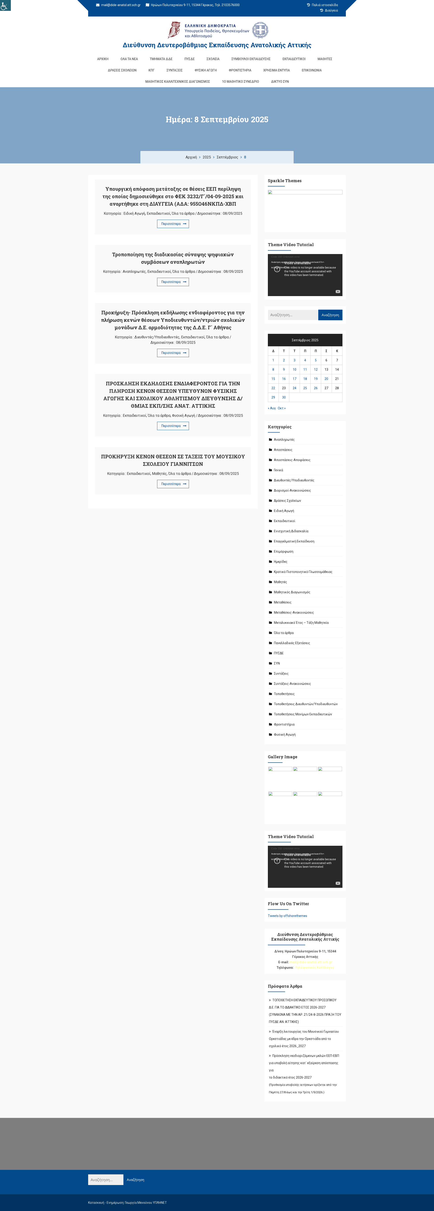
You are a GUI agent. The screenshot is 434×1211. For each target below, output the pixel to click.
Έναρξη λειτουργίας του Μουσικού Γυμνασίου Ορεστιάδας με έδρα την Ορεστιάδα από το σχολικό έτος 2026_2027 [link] (304, 1039)
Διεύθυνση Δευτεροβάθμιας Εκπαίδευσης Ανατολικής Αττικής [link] (217, 45)
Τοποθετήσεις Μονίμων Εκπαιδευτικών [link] (303, 714)
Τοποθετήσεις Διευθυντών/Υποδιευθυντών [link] (306, 704)
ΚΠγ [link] (152, 70)
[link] (5, 5)
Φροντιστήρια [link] (240, 70)
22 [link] (273, 388)
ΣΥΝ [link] (277, 663)
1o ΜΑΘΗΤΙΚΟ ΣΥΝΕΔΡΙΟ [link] (240, 81)
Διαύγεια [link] (331, 10)
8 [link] (273, 369)
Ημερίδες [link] (281, 561)
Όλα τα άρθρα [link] (183, 213)
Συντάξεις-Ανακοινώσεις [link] (292, 684)
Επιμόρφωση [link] (283, 551)
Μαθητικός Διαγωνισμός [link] (292, 592)
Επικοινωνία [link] (312, 70)
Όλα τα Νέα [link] (129, 59)
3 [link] (294, 360)
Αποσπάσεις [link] (283, 450)
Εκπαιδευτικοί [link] (294, 59)
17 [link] (294, 379)
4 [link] (305, 360)
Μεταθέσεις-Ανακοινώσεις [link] (294, 612)
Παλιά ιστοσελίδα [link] (324, 5)
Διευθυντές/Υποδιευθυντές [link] (156, 337)
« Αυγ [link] (272, 408)
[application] (305, 275)
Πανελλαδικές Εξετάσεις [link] (292, 643)
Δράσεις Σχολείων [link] (122, 70)
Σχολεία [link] (213, 59)
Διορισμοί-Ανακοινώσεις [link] (292, 490)
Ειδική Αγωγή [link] (134, 213)
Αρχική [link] (102, 59)
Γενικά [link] (278, 470)
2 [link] (284, 360)
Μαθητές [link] (325, 59)
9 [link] (284, 369)
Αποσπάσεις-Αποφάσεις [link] (292, 460)
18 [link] (305, 379)
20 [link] (326, 379)
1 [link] (273, 360)
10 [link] (294, 369)
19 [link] (316, 379)
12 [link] (316, 369)
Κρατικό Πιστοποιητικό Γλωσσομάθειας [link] (303, 572)
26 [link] (316, 388)
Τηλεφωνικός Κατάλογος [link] (314, 967)
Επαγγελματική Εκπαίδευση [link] (294, 541)
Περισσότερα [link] (171, 224)
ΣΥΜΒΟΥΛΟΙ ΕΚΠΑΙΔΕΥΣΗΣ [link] (251, 59)
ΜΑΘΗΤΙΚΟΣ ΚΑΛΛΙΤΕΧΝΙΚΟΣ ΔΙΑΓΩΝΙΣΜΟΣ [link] (177, 81)
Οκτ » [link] (282, 408)
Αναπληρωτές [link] (134, 271)
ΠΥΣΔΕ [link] (189, 59)
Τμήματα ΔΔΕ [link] (161, 59)
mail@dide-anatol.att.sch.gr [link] (121, 5)
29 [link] (273, 397)
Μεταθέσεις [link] (283, 602)
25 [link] (305, 388)
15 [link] (273, 379)
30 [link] (284, 397)
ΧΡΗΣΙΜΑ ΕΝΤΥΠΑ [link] (276, 70)
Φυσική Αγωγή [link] (206, 70)
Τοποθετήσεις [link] (284, 694)
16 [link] (284, 379)
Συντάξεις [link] (281, 673)
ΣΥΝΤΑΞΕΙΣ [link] (175, 70)
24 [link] (294, 388)
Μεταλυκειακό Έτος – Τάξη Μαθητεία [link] (301, 622)
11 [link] (305, 369)
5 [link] (316, 360)
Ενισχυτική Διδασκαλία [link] (291, 531)
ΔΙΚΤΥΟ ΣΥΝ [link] (280, 81)
